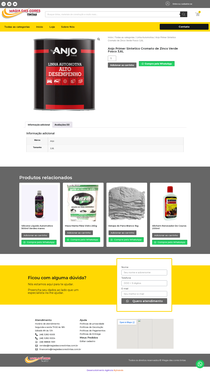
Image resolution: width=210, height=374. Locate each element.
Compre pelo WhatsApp (158, 63)
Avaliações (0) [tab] (62, 124)
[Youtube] (15, 4)
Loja (52, 26)
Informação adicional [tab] (39, 124)
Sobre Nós (68, 26)
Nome (124, 267)
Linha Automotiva (145, 37)
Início (39, 26)
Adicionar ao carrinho (122, 65)
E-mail (124, 288)
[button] (98, 39)
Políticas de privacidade (92, 323)
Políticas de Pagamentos (92, 330)
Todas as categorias (17, 26)
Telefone (126, 278)
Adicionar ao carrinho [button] (35, 235)
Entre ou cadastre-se (182, 4)
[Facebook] (9, 4)
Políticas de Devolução (91, 327)
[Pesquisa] (183, 14)
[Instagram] (3, 4)
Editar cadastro (87, 341)
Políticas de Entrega (90, 334)
